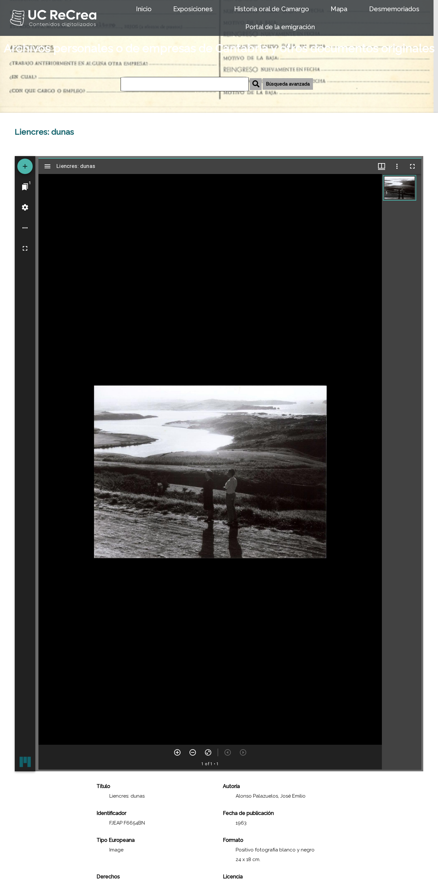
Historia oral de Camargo (271, 9)
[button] (399, 188)
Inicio (144, 9)
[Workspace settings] (25, 207)
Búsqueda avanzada (288, 84)
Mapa (339, 9)
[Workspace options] (25, 228)
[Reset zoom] (208, 752)
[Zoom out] (192, 752)
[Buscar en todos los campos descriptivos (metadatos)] (256, 84)
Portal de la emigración (280, 27)
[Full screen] (25, 248)
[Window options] (397, 166)
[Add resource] (25, 166)
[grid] (401, 471)
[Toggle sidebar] (47, 166)
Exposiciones (193, 9)
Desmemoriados (394, 9)
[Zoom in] (177, 752)
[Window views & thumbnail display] (381, 166)
